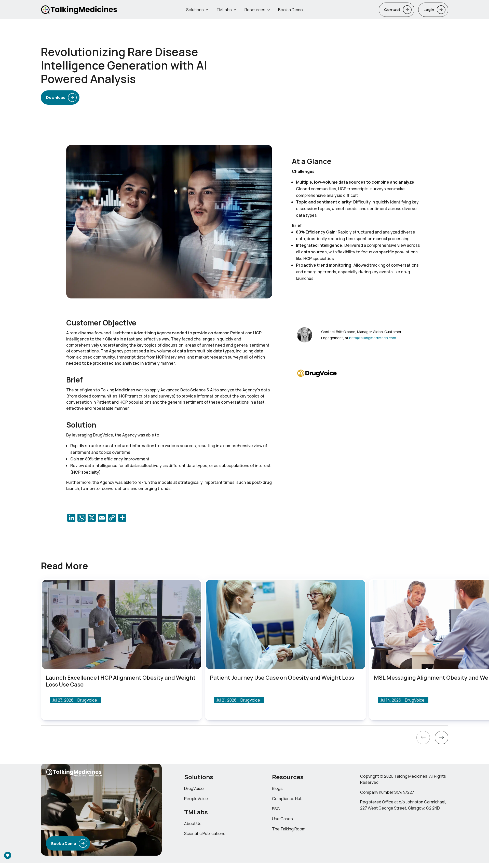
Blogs (277, 788)
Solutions (195, 9)
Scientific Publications (204, 834)
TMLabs (224, 9)
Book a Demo (290, 9)
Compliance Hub (287, 798)
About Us (192, 823)
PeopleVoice (196, 798)
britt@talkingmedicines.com (372, 337)
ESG (276, 809)
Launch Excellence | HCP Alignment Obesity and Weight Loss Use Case (121, 681)
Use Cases (282, 819)
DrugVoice (194, 788)
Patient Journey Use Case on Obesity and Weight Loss (282, 677)
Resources (254, 9)
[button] (423, 738)
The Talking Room (288, 829)
